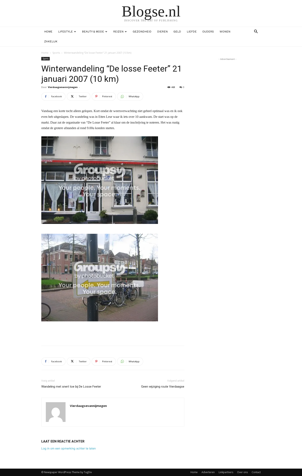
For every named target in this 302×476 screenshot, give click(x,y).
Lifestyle (65, 31)
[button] (256, 32)
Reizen (118, 31)
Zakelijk (50, 41)
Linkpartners (226, 472)
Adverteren (208, 472)
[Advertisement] (113, 332)
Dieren (162, 31)
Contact (256, 472)
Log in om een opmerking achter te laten (68, 448)
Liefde (192, 31)
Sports (56, 52)
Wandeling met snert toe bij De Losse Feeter (71, 386)
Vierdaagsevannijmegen (63, 87)
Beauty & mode (93, 31)
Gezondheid (142, 31)
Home (48, 31)
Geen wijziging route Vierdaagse (162, 386)
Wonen (225, 31)
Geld (177, 31)
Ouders (208, 31)
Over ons (242, 472)
